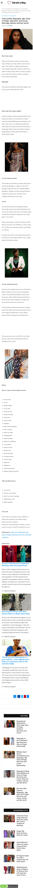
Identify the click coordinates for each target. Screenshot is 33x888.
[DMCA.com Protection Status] (9, 885)
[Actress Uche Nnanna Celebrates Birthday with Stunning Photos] (16, 547)
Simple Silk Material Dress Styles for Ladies (22, 833)
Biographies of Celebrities (13, 9)
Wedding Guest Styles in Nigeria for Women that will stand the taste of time (22, 871)
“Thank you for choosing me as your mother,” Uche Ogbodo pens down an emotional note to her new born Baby (15, 660)
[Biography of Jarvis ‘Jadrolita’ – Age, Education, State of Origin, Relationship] (9, 741)
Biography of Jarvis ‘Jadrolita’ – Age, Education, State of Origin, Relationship (23, 742)
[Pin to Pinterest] (25, 696)
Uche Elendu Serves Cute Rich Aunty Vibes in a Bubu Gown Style (16, 612)
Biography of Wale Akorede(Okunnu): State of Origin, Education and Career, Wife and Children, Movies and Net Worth (23, 777)
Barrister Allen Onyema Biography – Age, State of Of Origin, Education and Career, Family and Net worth (23, 794)
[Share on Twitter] (22, 696)
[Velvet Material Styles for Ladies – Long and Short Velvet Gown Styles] (9, 845)
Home (3, 9)
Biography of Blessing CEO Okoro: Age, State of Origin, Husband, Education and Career (22, 727)
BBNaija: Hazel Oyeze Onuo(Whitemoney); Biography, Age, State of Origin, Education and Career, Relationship (23, 758)
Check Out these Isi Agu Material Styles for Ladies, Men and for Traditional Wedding (22, 820)
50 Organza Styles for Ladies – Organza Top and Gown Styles (23, 858)
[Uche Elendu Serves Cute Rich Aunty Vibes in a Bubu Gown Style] (16, 595)
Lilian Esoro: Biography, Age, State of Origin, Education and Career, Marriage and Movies (16, 534)
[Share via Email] (28, 696)
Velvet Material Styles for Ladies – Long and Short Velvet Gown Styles (23, 846)
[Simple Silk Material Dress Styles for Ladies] (9, 834)
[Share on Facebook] (18, 696)
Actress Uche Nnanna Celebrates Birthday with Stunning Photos (15, 564)
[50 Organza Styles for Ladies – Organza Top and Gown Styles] (9, 858)
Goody (10, 26)
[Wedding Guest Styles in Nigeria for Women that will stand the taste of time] (9, 870)
